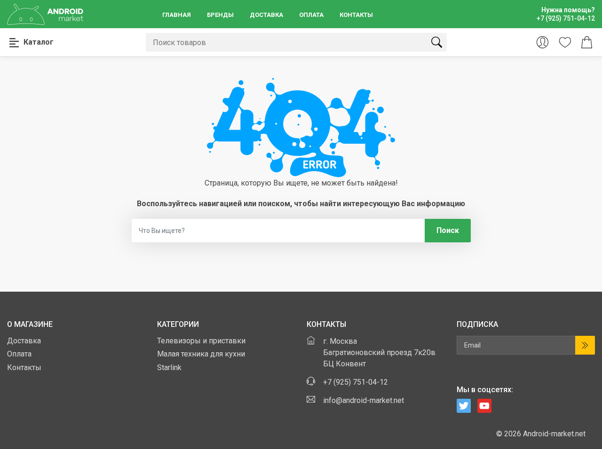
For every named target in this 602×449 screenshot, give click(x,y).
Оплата (311, 14)
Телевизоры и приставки (201, 340)
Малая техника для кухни (201, 353)
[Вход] (542, 42)
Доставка (266, 14)
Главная (176, 14)
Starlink (169, 367)
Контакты (356, 14)
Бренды (220, 14)
